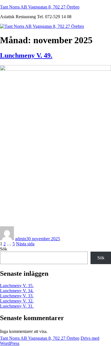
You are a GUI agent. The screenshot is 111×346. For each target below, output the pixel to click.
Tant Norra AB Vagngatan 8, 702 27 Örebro (39, 7)
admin (20, 238)
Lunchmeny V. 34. (17, 290)
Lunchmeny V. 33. (17, 295)
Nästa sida (25, 243)
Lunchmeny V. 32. (17, 301)
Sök (3, 248)
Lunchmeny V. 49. (26, 55)
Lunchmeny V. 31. (17, 306)
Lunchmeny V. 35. (17, 285)
